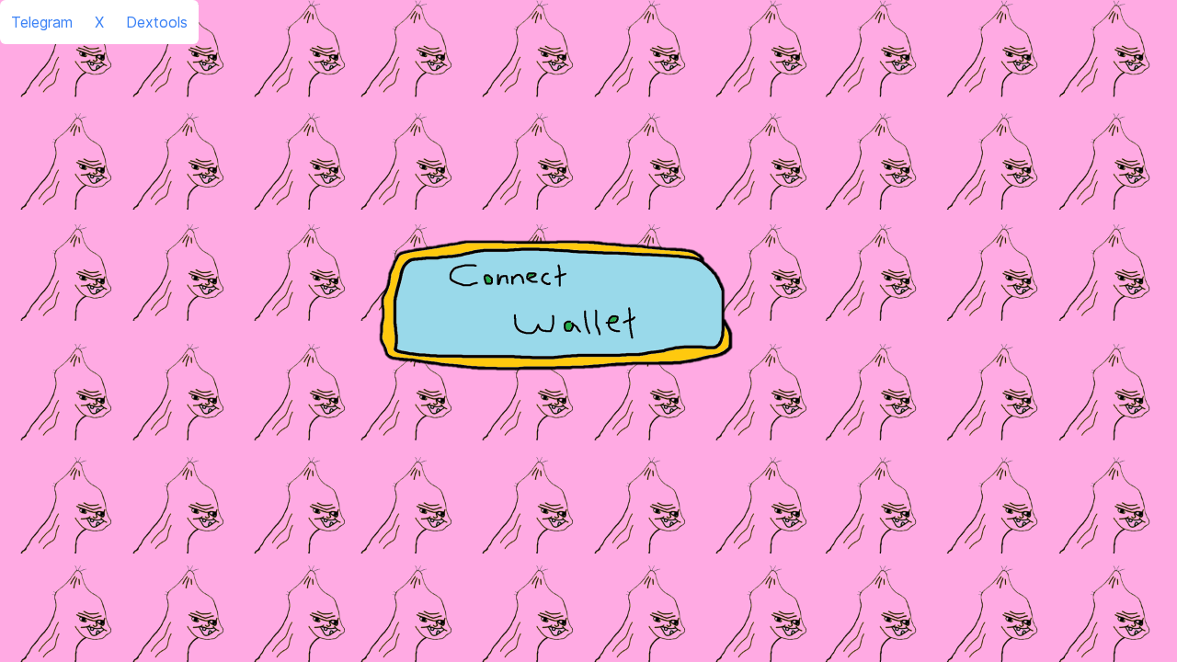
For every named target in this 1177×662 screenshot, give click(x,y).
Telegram (42, 22)
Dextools (157, 22)
